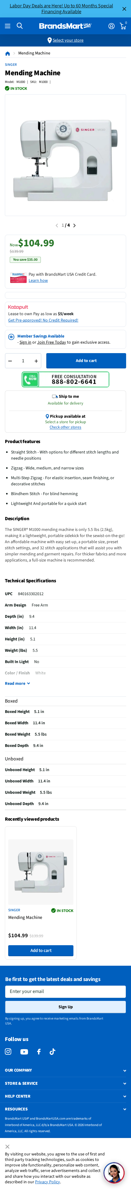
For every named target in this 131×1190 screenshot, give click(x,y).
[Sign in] (111, 26)
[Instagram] (8, 1052)
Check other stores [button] (65, 427)
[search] (20, 26)
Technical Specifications (30, 580)
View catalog (8, 26)
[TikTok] (52, 1052)
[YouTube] (24, 1051)
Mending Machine (25, 917)
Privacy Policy (47, 1182)
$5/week (66, 314)
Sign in (25, 342)
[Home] (7, 53)
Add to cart (86, 361)
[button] (114, 1173)
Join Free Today (51, 342)
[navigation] (74, 225)
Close (124, 8)
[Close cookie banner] (8, 1147)
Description (17, 518)
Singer (11, 64)
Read (15, 684)
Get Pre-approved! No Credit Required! (43, 320)
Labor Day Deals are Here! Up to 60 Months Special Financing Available (61, 8)
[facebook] (39, 1052)
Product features (22, 441)
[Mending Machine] (40, 872)
